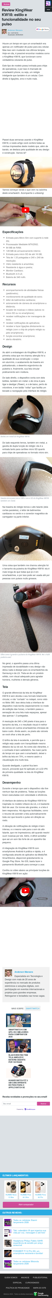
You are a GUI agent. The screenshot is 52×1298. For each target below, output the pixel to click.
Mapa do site (39, 1287)
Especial (17, 1282)
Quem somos (10, 1277)
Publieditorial (40, 1277)
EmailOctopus (30, 1109)
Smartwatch (32, 1008)
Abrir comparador (26, 1204)
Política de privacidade (18, 1287)
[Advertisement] (26, 109)
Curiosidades (32, 1282)
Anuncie (25, 1277)
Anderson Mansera (15, 30)
